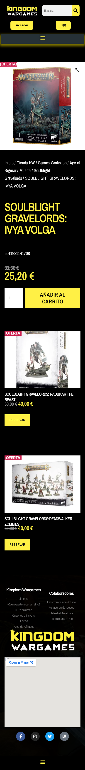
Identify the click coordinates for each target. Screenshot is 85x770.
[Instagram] (35, 736)
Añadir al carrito (52, 298)
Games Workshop (52, 163)
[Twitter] (49, 736)
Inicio (9, 163)
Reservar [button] (17, 420)
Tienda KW (26, 163)
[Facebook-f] (20, 736)
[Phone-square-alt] (64, 736)
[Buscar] (76, 10)
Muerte (25, 170)
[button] (42, 37)
